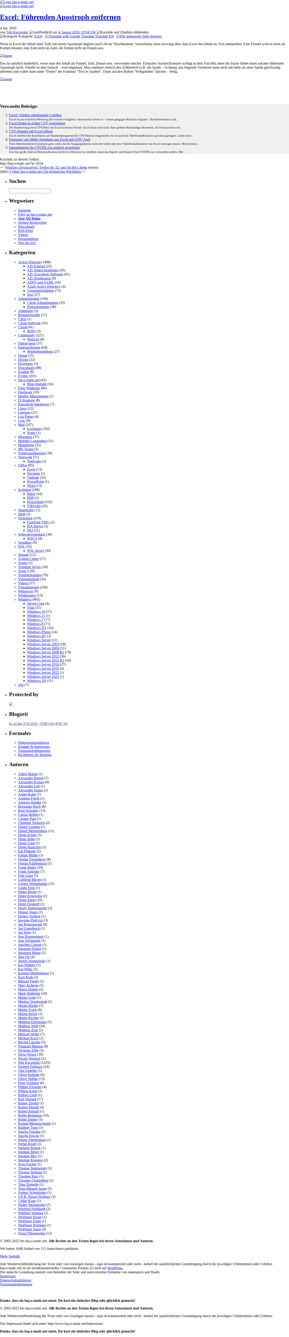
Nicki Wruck (27, 1054)
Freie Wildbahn (29, 388)
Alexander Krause (31, 782)
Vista (30, 607)
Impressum (8, 1276)
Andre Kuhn (27, 794)
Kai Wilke (25, 969)
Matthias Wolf (28, 1026)
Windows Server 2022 (43, 672)
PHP (30, 498)
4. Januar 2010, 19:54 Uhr (77, 32)
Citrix (22, 319)
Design (23, 360)
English (23, 372)
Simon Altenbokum (32, 1140)
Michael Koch (28, 1038)
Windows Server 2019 (43, 668)
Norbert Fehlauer (30, 1067)
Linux (22, 408)
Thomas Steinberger (32, 1168)
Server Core (35, 603)
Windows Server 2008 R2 (45, 652)
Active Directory (30, 262)
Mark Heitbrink (29, 993)
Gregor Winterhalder (32, 884)
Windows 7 (35, 620)
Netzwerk (25, 457)
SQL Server (35, 551)
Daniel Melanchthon (32, 831)
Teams (22, 563)
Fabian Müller (28, 855)
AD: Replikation (39, 278)
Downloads (26, 227)
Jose (30, 294)
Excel (38, 36)
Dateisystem (26, 343)
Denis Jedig (26, 839)
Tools (22, 571)
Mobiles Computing (32, 441)
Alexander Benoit (30, 778)
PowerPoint (35, 481)
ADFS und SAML (40, 282)
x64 (20, 685)
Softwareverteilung (31, 534)
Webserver (25, 591)
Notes (31, 433)
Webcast (33, 339)
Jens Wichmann (29, 941)
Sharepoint (25, 510)
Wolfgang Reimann (32, 1225)
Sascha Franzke (29, 1132)
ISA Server (35, 526)
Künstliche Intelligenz (33, 404)
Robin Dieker (27, 1119)
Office (22, 465)
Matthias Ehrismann (32, 1022)
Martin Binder (28, 1006)
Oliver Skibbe (28, 1079)
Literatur (24, 412)
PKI (30, 530)
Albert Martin (27, 774)
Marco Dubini (28, 989)
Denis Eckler (27, 835)
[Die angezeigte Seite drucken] (139, 36)
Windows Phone (39, 632)
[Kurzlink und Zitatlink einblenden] (123, 32)
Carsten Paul (27, 819)
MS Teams (25, 449)
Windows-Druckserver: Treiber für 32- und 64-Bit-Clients (46, 167)
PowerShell (35, 502)
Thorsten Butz (28, 1176)
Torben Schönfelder (32, 1193)
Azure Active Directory (44, 286)
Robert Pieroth (28, 1107)
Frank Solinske (29, 871)
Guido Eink (26, 888)
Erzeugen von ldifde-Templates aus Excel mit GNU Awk (49, 139)
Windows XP (36, 681)
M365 (31, 331)
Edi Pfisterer (27, 851)
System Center (28, 559)
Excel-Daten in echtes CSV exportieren (37, 123)
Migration (25, 437)
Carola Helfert (28, 815)
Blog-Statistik (37, 384)
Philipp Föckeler (30, 1087)
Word (31, 486)
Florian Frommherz (32, 859)
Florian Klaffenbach (32, 863)
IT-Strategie (26, 400)
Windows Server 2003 (43, 644)
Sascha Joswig (28, 1136)
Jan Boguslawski (30, 924)
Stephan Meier (28, 1152)
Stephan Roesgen (30, 1160)
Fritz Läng (25, 875)
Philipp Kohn (27, 1091)
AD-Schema (36, 266)
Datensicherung (29, 347)
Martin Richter (28, 1018)
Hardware (25, 392)
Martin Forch (27, 1010)
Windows (25, 599)
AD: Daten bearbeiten (42, 270)
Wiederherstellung (40, 351)
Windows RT (36, 636)
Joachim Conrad (29, 945)
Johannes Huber (29, 949)
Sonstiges (25, 542)
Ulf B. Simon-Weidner (34, 1197)
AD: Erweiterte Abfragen (45, 274)
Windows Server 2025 (43, 677)
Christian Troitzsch (31, 823)
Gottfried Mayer (29, 880)
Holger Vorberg (29, 916)
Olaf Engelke (27, 1071)
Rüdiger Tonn (28, 1127)
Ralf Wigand (27, 1099)
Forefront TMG (38, 522)
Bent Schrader (28, 810)
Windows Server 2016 (43, 664)
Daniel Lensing (29, 827)
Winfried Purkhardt (31, 1209)
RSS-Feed (25, 231)
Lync (21, 420)
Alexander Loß (29, 786)
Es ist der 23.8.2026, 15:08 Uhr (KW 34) (38, 724)
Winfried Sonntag (30, 1213)
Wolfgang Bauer (30, 1217)
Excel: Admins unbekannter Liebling (35, 115)
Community (26, 335)
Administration (28, 299)
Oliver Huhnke (29, 1075)
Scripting (24, 490)
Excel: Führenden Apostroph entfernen (60, 17)
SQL (21, 546)
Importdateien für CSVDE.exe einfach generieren (44, 147)
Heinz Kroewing (30, 896)
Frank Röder (27, 867)
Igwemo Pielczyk (30, 920)
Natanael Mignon (30, 1046)
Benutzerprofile (29, 315)
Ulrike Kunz (27, 1201)
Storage (23, 555)
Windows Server (39, 640)
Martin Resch (27, 1014)
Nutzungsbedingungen (34, 751)
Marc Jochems (28, 985)
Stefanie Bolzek (29, 1148)
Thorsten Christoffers (33, 1180)
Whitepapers (27, 595)
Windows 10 (36, 612)
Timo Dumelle (28, 1184)
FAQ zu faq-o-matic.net (35, 214)
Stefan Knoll (27, 1144)
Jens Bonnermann (31, 936)
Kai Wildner (26, 965)
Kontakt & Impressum (34, 747)
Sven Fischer (27, 1164)
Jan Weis (24, 932)
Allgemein (25, 311)
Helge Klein (26, 900)
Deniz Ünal (26, 843)
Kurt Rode (25, 977)
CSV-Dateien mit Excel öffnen (31, 131)
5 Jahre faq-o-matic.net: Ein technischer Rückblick (45, 171)
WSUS (32, 538)
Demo (22, 355)
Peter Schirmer (28, 1083)
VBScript (34, 506)
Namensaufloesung (31, 453)
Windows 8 (35, 624)
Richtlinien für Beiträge (34, 755)
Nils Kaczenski (17, 32)
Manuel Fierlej (28, 981)
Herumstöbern (28, 239)
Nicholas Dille (28, 1050)
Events (23, 376)
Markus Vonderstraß (32, 1001)
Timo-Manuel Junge (32, 1188)
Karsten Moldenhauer (33, 973)
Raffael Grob (27, 1095)
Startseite (24, 210)
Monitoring (26, 445)
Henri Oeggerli (29, 904)
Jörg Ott (24, 957)
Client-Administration (42, 303)
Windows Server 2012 (43, 656)
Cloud (22, 327)
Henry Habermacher (32, 908)
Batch (31, 494)
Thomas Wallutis (30, 1172)
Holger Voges (28, 912)
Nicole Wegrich (29, 1058)
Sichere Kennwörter (32, 222)
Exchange (34, 429)
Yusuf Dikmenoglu (31, 1233)
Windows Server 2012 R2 (45, 660)
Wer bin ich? (27, 243)
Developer (25, 364)
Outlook (33, 477)
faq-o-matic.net (29, 380)
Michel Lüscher (29, 1042)
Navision (33, 473)
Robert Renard (28, 1111)
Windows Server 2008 (43, 648)
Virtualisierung (28, 587)
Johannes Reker (29, 953)
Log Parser (26, 416)
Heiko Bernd (27, 892)
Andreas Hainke (29, 802)
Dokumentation (38, 307)
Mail (21, 425)
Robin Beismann (30, 1115)
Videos (23, 235)
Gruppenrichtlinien (40, 290)
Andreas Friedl (28, 798)
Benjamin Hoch (29, 806)
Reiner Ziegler (28, 1103)
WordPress (115, 1268)
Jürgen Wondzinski (31, 961)
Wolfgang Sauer (29, 1229)
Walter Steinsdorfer (31, 1205)
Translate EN (104, 36)
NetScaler (34, 461)
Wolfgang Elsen (29, 1221)
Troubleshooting (29, 575)
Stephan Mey (27, 1156)
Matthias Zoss (28, 1030)
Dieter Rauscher (29, 847)
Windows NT (37, 628)
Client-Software (29, 323)
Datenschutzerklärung (33, 742)
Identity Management (33, 396)
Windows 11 (36, 616)
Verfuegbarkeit (28, 579)
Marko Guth (27, 997)
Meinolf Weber (29, 1034)
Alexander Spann (30, 790)
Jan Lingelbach (29, 928)
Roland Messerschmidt (34, 1123)
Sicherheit (25, 518)
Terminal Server (29, 567)
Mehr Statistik (10, 1256)
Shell (21, 514)
